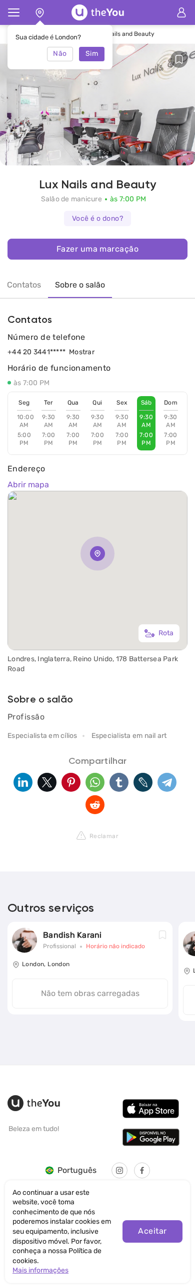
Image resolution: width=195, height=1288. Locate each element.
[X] (47, 782)
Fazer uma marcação (97, 249)
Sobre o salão (80, 284)
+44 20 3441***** (37, 352)
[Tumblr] (119, 782)
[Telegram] (167, 782)
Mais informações (40, 1270)
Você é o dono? (97, 218)
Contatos (24, 284)
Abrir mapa (28, 484)
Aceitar (152, 1231)
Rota (166, 633)
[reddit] (95, 804)
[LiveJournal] (143, 782)
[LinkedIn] (23, 782)
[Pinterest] (71, 782)
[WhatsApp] (95, 782)
